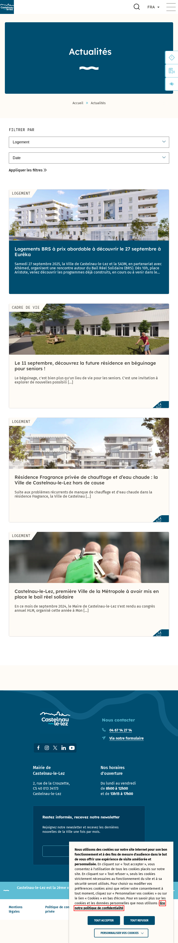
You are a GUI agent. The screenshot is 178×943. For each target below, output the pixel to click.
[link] (7, 7)
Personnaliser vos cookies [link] (120, 933)
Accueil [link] (78, 103)
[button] (171, 7)
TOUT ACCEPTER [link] (104, 920)
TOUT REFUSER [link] (139, 920)
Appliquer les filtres (26, 170)
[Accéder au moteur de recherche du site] (136, 7)
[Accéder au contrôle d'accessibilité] (171, 83)
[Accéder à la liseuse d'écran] (171, 70)
